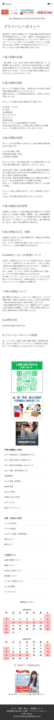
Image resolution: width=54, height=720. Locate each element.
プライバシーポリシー (38, 711)
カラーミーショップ (10, 42)
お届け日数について (12, 560)
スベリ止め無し (10, 528)
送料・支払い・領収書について (30, 708)
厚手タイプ (8, 544)
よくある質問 (9, 586)
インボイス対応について (14, 581)
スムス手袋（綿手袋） (13, 481)
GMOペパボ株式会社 (36, 36)
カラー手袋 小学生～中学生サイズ (17, 460)
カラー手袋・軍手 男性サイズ (16, 470)
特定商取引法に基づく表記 (17, 711)
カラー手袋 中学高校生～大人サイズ (18, 465)
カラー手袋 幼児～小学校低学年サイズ (19, 454)
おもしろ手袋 (9, 491)
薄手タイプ (8, 539)
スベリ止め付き (10, 523)
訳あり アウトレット (12, 507)
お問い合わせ (27, 713)
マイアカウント (10, 591)
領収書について (10, 575)
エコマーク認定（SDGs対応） (16, 533)
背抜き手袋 (8, 486)
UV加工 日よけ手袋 (11, 497)
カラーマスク (9, 502)
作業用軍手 (8, 475)
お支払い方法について (13, 570)
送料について (9, 565)
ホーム (13, 708)
